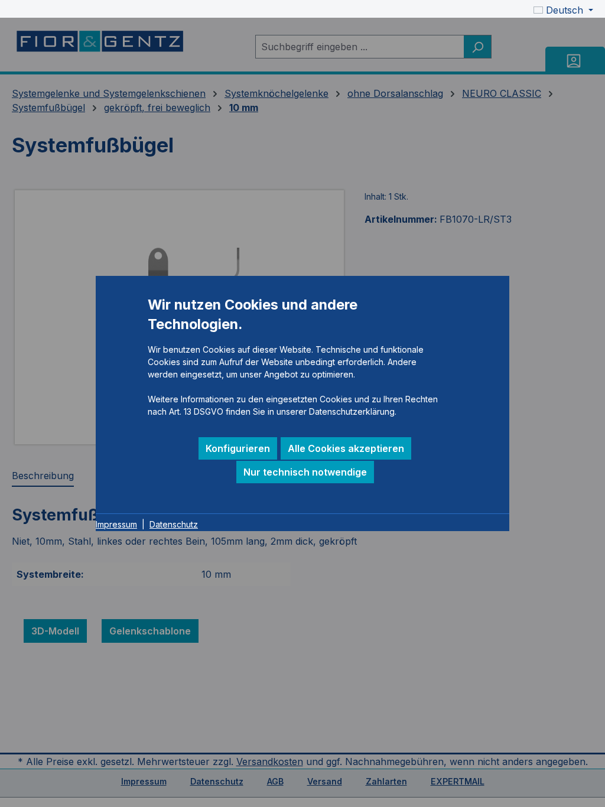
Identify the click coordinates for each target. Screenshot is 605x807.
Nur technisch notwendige (305, 472)
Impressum (116, 524)
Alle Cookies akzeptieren (346, 448)
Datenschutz (173, 524)
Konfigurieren (238, 448)
